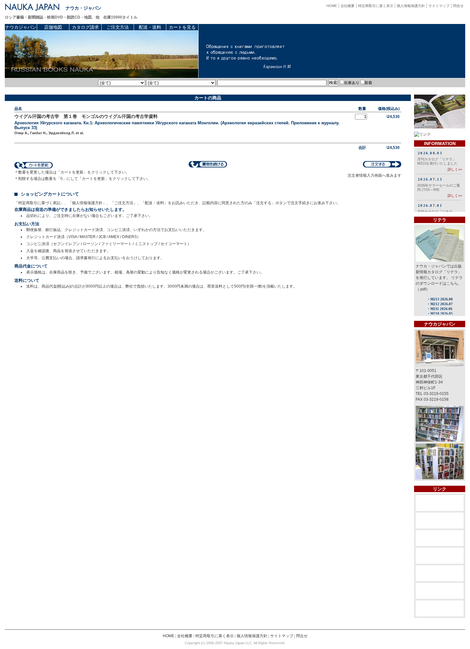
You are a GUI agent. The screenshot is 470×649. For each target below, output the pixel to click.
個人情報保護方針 (411, 6)
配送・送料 (150, 27)
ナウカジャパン (20, 27)
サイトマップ (439, 6)
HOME (331, 6)
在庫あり (351, 83)
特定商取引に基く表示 (375, 6)
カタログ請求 (85, 27)
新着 (368, 83)
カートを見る (182, 27)
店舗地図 (53, 27)
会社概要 (348, 6)
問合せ (458, 6)
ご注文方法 (117, 27)
